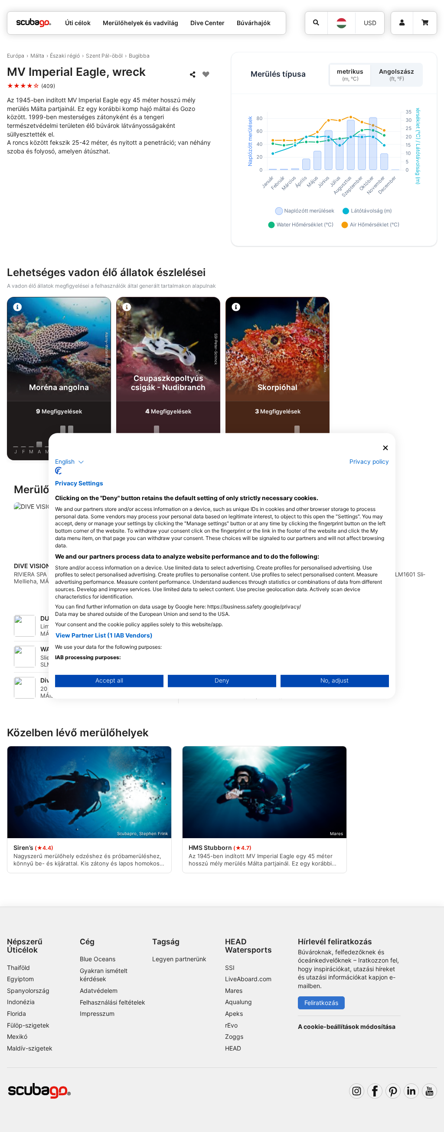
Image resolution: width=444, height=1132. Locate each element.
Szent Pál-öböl (104, 55)
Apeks (234, 1013)
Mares (233, 990)
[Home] (33, 22)
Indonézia (21, 1001)
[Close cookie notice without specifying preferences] (385, 448)
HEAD (233, 1048)
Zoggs (234, 1036)
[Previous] (14, 380)
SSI (230, 967)
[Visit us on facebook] (374, 1091)
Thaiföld (18, 967)
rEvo (231, 1025)
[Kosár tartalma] (425, 23)
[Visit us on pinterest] (393, 1091)
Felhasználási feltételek (112, 1002)
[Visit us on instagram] (356, 1091)
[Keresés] (316, 23)
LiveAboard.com (248, 978)
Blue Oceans (97, 959)
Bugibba (139, 55)
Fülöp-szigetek (28, 1025)
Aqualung (238, 1001)
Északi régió (65, 55)
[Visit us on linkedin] (411, 1091)
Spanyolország (28, 990)
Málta (37, 55)
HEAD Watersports (248, 945)
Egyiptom (20, 978)
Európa (15, 55)
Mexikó (17, 1036)
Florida (16, 1013)
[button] (69, 462)
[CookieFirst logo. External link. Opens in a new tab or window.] (58, 471)
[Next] (429, 380)
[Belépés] (402, 23)
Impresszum (97, 1013)
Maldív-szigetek (29, 1048)
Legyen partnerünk (179, 959)
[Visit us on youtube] (429, 1091)
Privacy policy (369, 461)
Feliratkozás (321, 1002)
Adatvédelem (99, 990)
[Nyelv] (341, 23)
